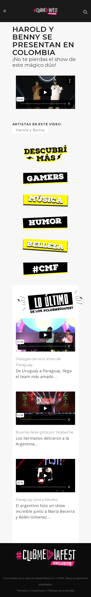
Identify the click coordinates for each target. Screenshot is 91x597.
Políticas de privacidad (61, 590)
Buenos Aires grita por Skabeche (44, 432)
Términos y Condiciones (31, 590)
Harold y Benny (30, 130)
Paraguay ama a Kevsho (37, 500)
